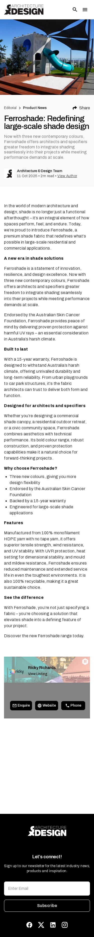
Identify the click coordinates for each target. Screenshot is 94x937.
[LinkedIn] (52, 924)
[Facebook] (29, 924)
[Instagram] (64, 924)
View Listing (37, 674)
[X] (41, 924)
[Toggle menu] (85, 10)
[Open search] (75, 10)
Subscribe (47, 905)
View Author (67, 176)
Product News (35, 108)
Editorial (10, 108)
